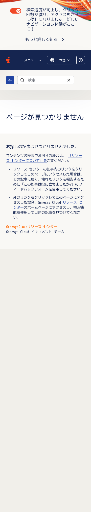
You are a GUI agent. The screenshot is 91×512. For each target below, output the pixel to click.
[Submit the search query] (22, 80)
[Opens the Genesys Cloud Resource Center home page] (8, 60)
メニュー (30, 60)
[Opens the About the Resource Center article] (80, 60)
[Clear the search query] (69, 80)
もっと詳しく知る (41, 39)
